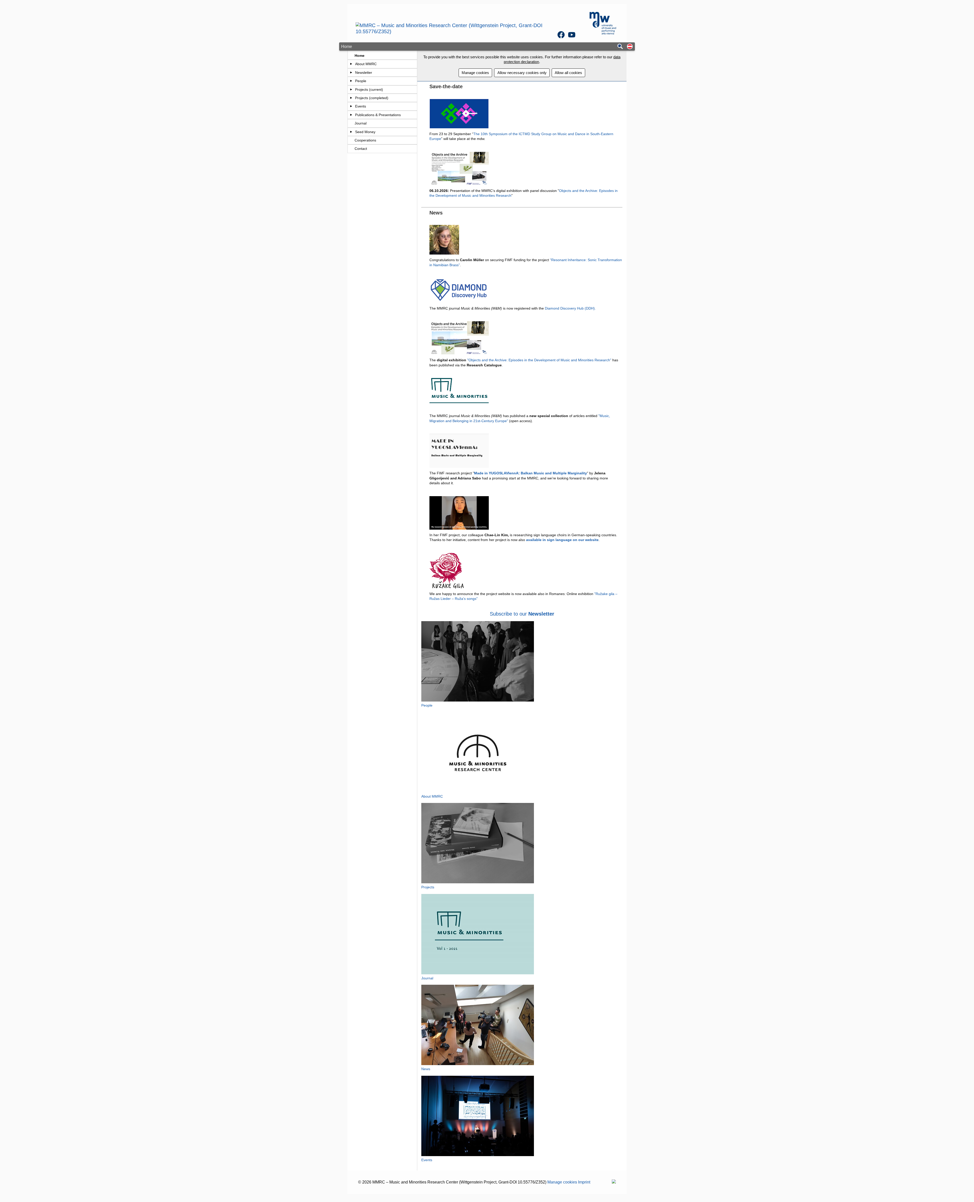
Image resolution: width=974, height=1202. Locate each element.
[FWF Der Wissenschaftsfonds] (614, 1182)
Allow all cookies (568, 72)
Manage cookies (475, 72)
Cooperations (365, 140)
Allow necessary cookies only (522, 72)
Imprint (584, 1182)
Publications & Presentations (378, 115)
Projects (427, 887)
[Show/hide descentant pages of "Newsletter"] (351, 72)
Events (360, 106)
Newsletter (363, 72)
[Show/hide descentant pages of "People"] (351, 81)
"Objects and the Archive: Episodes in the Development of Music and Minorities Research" (539, 360)
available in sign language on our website (562, 540)
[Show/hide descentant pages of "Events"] (351, 106)
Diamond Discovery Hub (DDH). (570, 308)
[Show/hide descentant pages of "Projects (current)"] (351, 89)
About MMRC (366, 64)
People (360, 81)
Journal (361, 123)
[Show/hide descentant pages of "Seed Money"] (351, 132)
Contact (361, 149)
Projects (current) (369, 89)
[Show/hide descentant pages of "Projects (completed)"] (351, 98)
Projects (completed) (371, 98)
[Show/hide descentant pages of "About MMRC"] (351, 64)
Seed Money (365, 132)
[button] (630, 47)
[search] (620, 47)
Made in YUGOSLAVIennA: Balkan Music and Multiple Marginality (530, 473)
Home (359, 55)
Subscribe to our (509, 614)
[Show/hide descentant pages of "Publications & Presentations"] (351, 115)
